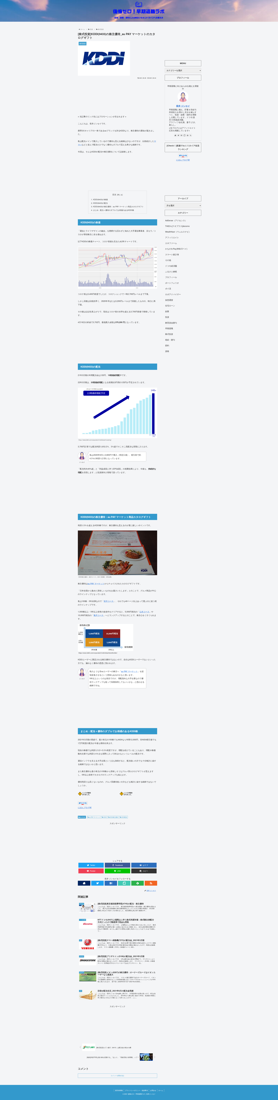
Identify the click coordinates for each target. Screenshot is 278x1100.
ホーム (160, 1090)
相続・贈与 (170, 339)
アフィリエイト (172, 237)
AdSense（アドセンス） (176, 220)
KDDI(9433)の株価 (100, 199)
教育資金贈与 (171, 322)
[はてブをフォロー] (111, 883)
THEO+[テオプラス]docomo (177, 226)
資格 (167, 351)
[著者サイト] (84, 883)
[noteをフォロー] (124, 883)
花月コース (108, 601)
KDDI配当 (124, 817)
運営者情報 (119, 1090)
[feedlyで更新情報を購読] (137, 883)
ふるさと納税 (171, 271)
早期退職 (169, 328)
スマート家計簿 (172, 254)
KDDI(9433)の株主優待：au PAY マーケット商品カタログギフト (118, 206)
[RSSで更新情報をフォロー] (151, 883)
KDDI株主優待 (113, 817)
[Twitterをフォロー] (97, 883)
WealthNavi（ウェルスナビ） (178, 231)
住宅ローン (170, 305)
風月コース (98, 615)
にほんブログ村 (85, 807)
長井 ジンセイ (183, 105)
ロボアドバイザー (173, 294)
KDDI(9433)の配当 (100, 203)
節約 (167, 345)
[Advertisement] (97, 96)
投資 (167, 317)
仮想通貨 (169, 299)
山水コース (144, 611)
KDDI (105, 817)
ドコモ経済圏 (171, 265)
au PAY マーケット (96, 583)
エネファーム (171, 243)
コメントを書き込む (117, 1075)
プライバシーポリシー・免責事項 (136, 1090)
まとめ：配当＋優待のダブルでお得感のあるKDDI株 (113, 210)
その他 (168, 260)
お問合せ (153, 1090)
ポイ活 (168, 288)
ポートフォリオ (172, 282)
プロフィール (171, 277)
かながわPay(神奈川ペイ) (176, 248)
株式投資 (82, 817)
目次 (114, 194)
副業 (167, 311)
